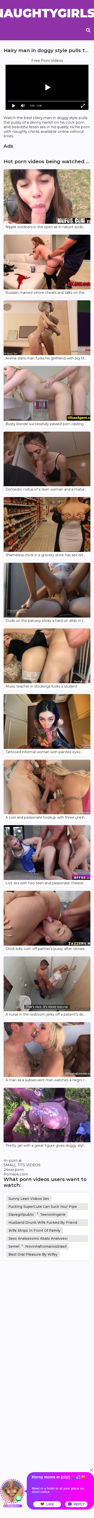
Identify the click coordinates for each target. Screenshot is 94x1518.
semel (13, 1246)
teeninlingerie (53, 1214)
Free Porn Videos (47, 60)
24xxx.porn (14, 1169)
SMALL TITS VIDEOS (22, 1165)
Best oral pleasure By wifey (33, 1254)
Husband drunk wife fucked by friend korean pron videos (42, 1223)
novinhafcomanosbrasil (46, 1246)
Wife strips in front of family (34, 1230)
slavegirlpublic (21, 1214)
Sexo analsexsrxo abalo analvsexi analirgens (37, 1239)
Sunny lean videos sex (28, 1198)
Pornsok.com (16, 1174)
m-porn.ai (12, 1160)
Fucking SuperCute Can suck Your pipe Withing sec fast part (42, 1207)
